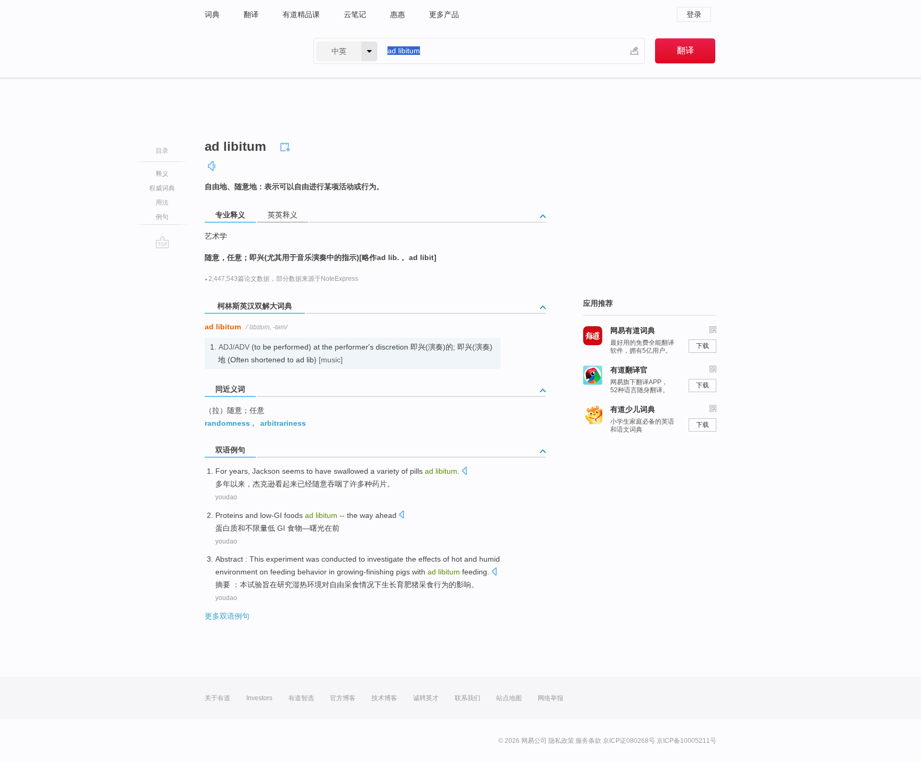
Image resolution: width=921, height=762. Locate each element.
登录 (693, 14)
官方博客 (343, 698)
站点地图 (509, 698)
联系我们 (467, 698)
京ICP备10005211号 (686, 740)
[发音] (212, 166)
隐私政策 (561, 740)
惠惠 (397, 14)
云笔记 (355, 14)
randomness (227, 423)
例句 (162, 217)
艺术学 (216, 236)
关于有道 (217, 698)
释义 (162, 173)
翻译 (251, 14)
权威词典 (162, 188)
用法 (162, 202)
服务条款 (588, 740)
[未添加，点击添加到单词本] (286, 145)
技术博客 (384, 698)
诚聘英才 (426, 698)
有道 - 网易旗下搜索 (248, 51)
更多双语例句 (227, 616)
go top (162, 242)
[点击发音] (464, 471)
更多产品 (444, 14)
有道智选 (301, 698)
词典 (212, 14)
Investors (259, 698)
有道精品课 (301, 14)
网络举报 (550, 698)
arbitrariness (283, 423)
